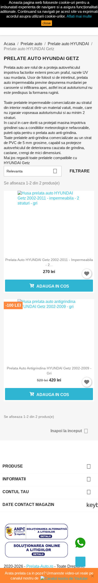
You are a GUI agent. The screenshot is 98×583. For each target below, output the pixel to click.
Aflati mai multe (79, 16)
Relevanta (32, 171)
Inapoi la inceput (69, 431)
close (46, 23)
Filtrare (80, 171)
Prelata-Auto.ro (40, 566)
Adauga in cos (52, 286)
